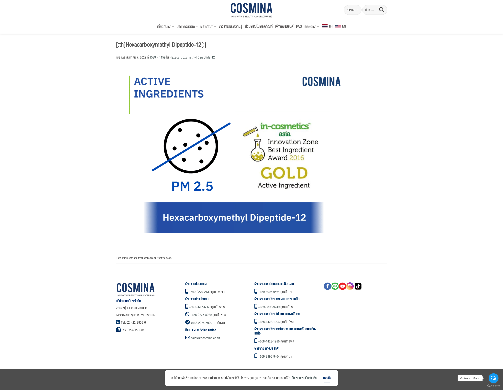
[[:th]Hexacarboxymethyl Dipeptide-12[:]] (234, 157)
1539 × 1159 (157, 57)
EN (344, 26)
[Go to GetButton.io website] (493, 386)
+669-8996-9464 (269, 292)
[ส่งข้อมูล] (381, 10)
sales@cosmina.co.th (205, 338)
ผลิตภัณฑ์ (206, 27)
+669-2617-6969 (199, 307)
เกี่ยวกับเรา (164, 27)
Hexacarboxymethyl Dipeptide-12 (192, 57)
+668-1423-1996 (269, 322)
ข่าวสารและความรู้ (230, 26)
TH (330, 26)
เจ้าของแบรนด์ (284, 26)
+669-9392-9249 (269, 307)
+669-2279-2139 (199, 292)
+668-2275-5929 (201, 315)
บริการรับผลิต (186, 27)
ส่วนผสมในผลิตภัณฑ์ (259, 26)
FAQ (299, 26)
